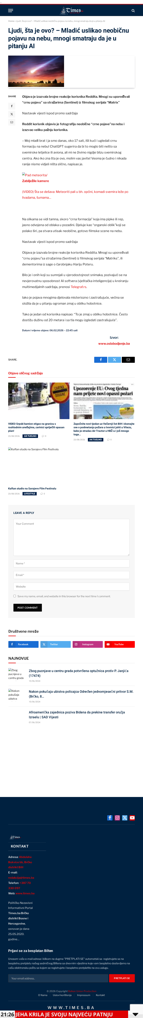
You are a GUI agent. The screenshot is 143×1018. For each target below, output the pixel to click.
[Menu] (10, 10)
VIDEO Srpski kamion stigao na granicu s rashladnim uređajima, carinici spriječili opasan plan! (36, 427)
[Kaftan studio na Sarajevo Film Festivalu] (38, 465)
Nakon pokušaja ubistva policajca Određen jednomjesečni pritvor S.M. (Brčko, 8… (81, 694)
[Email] (11, 122)
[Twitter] (11, 114)
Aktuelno (30, 436)
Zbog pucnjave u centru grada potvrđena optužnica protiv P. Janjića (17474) (78, 673)
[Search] (133, 10)
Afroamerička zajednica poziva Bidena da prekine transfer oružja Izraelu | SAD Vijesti (77, 714)
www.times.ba (25, 893)
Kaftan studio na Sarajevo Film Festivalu (32, 488)
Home (11, 21)
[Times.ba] (71, 10)
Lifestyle (29, 493)
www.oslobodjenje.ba (114, 343)
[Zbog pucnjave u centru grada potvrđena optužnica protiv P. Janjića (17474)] (17, 674)
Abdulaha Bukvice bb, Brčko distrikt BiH (20, 862)
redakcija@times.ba (21, 877)
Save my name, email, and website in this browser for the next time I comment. (64, 596)
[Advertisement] (71, 759)
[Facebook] (11, 106)
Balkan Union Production (82, 991)
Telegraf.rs (78, 287)
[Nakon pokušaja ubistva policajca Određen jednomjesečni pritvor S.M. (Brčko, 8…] (17, 695)
